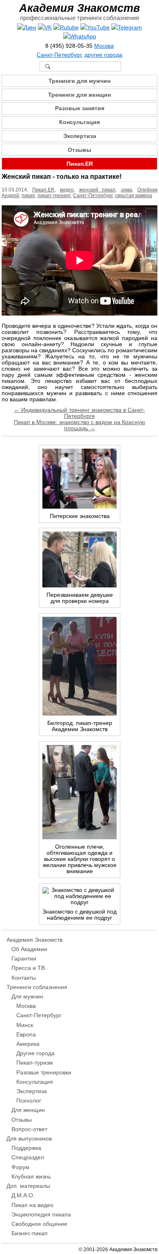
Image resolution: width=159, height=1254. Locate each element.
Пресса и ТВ (28, 968)
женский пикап (97, 190)
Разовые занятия (79, 108)
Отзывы (79, 150)
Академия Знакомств (79, 8)
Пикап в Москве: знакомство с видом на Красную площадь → (79, 425)
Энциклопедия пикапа (41, 1215)
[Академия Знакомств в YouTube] (95, 27)
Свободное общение (39, 1224)
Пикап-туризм (34, 1063)
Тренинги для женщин (79, 95)
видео (67, 190)
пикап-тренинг (54, 195)
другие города (103, 55)
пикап (28, 195)
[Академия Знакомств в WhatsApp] (79, 36)
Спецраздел (27, 1157)
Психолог (28, 1101)
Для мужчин (27, 997)
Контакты (23, 978)
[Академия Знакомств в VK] (45, 27)
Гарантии (23, 959)
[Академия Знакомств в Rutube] (66, 27)
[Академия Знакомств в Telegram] (126, 27)
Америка (28, 1044)
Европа (26, 1035)
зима (126, 190)
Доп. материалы (28, 1186)
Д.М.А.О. (23, 1195)
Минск (24, 1025)
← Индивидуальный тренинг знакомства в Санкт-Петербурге (79, 413)
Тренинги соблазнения (37, 987)
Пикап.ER (79, 164)
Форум (20, 1167)
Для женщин (28, 1110)
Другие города (35, 1053)
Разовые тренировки (43, 1072)
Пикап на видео (32, 1205)
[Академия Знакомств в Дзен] (26, 27)
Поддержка (26, 1148)
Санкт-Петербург (59, 55)
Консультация (79, 122)
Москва (104, 46)
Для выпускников (29, 1139)
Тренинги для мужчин (79, 81)
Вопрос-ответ (29, 1129)
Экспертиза (79, 136)
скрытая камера (133, 195)
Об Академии (29, 949)
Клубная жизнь (31, 1177)
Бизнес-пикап (29, 1233)
